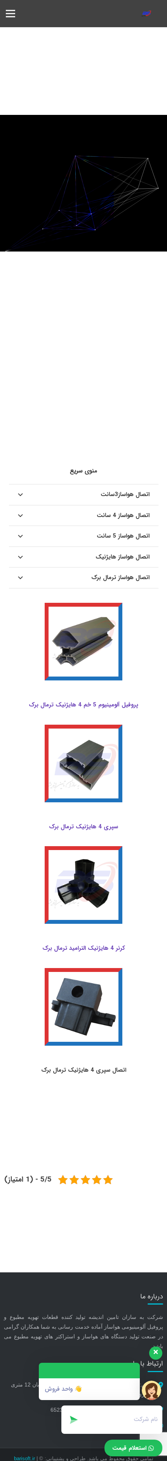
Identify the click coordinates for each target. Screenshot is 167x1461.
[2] (146, 13)
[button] (10, 13)
